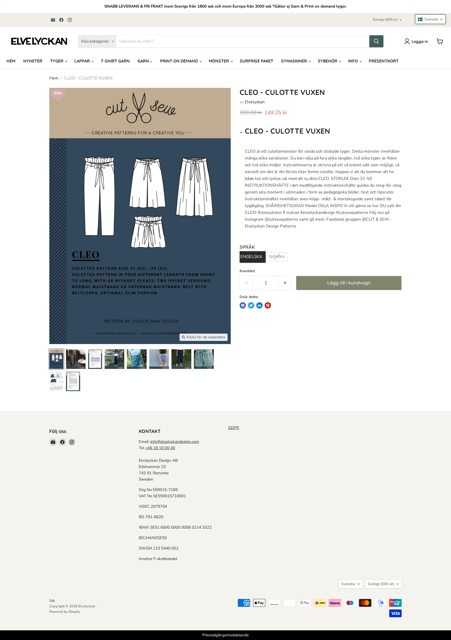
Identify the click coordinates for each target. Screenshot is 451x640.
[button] (430, 19)
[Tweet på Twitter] (251, 305)
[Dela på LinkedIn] (259, 305)
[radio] (251, 257)
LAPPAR (82, 61)
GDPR (233, 427)
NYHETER (32, 61)
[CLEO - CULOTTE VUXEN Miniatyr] (56, 359)
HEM (11, 61)
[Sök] (376, 41)
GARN (144, 61)
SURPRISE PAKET (256, 61)
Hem (53, 78)
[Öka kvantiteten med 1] (285, 283)
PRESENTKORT (384, 61)
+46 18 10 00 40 (160, 447)
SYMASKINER (294, 61)
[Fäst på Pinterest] (268, 305)
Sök (52, 600)
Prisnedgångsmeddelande (225, 635)
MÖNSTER (219, 61)
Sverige (385, 19)
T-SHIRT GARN (115, 61)
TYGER (57, 61)
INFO (353, 61)
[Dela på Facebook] (243, 305)
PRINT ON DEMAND (179, 61)
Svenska (348, 583)
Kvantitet (247, 271)
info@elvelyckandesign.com (174, 441)
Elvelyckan (255, 102)
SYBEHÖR (328, 61)
